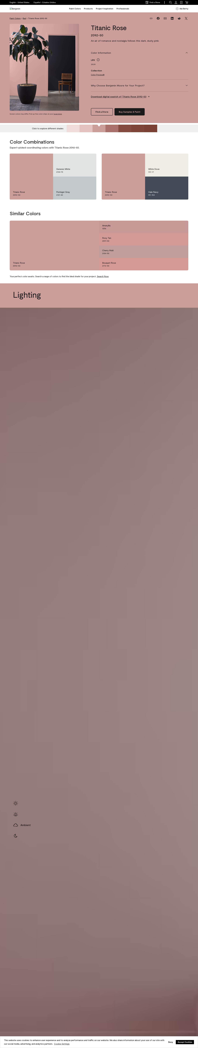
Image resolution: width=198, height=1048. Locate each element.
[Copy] (151, 18)
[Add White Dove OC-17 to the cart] (175, 158)
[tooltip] (98, 59)
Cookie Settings (62, 1043)
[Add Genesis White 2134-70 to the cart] (83, 158)
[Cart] (186, 2)
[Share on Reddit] (179, 18)
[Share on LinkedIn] (172, 18)
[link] (181, 2)
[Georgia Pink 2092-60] (86, 128)
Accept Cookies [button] (185, 1042)
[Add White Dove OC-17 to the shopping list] (182, 158)
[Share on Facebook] (158, 18)
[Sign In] (176, 2)
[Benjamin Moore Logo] (18, 8)
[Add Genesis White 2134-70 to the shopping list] (90, 158)
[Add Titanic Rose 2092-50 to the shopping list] (47, 158)
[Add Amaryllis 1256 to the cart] (175, 227)
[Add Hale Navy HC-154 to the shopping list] (182, 181)
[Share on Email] (165, 18)
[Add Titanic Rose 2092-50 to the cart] (39, 158)
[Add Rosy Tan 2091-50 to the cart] (175, 239)
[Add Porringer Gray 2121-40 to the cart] (83, 181)
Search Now (103, 276)
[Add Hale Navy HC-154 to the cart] (175, 181)
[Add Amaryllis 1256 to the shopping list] (182, 227)
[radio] (15, 803)
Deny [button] (170, 1042)
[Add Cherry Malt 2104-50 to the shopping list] (182, 251)
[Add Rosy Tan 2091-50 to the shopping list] (182, 239)
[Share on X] (186, 18)
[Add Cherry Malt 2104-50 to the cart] (175, 251)
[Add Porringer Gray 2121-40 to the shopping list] (90, 181)
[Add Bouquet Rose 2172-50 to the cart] (175, 264)
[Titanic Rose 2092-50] (99, 128)
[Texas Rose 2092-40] (111, 128)
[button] (45, 2)
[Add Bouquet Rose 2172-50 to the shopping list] (182, 264)
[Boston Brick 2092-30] (124, 128)
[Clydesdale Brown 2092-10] (150, 128)
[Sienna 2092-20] (137, 128)
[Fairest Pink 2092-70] (73, 128)
